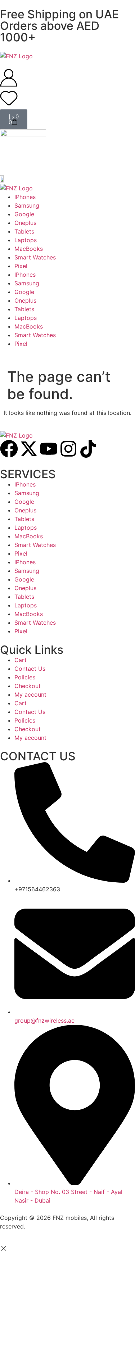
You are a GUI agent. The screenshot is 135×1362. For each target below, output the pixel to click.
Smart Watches (35, 544)
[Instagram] (68, 449)
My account (30, 694)
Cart (20, 660)
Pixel (20, 553)
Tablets (24, 518)
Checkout (27, 685)
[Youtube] (49, 449)
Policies (24, 677)
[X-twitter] (29, 449)
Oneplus (25, 510)
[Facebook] (9, 449)
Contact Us (29, 668)
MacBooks (28, 536)
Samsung (26, 493)
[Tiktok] (88, 449)
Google (24, 501)
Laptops (25, 527)
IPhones (25, 484)
